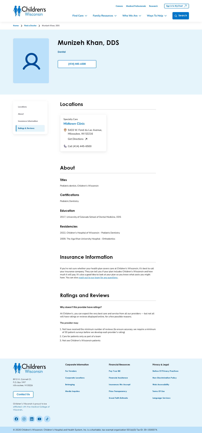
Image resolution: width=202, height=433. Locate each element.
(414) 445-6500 (77, 64)
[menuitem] (30, 107)
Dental (62, 52)
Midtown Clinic (74, 124)
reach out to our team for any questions (98, 277)
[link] (119, 6)
